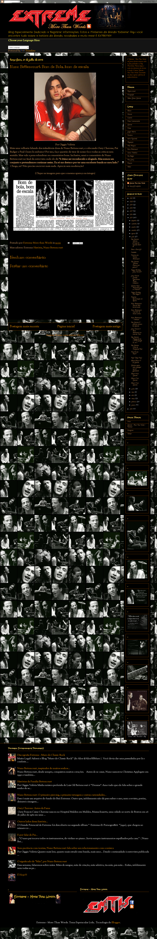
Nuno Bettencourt (53, 248)
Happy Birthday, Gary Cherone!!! (136, 271)
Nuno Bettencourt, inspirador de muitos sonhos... (136, 312)
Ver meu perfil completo (134, 186)
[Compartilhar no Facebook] (80, 243)
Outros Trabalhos (132, 153)
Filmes (129, 128)
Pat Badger (130, 156)
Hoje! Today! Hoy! (136, 358)
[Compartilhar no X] (78, 243)
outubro (133, 227)
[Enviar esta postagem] (68, 243)
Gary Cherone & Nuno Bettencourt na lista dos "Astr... (136, 332)
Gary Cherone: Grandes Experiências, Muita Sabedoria (135, 279)
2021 (131, 198)
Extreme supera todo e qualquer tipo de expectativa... (136, 368)
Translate (30, 51)
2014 (131, 409)
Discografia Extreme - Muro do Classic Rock (41, 755)
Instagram (130, 430)
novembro (134, 224)
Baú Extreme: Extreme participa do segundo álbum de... (136, 243)
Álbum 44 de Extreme (135, 384)
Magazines (130, 142)
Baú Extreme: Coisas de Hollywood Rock (136, 347)
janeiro (133, 405)
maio (133, 392)
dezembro (134, 221)
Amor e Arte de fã (136, 249)
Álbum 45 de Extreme (135, 379)
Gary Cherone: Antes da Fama (33, 808)
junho (133, 389)
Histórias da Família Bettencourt (135, 257)
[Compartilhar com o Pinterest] (82, 243)
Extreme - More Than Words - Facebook (136, 426)
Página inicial (66, 326)
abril (133, 395)
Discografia (130, 95)
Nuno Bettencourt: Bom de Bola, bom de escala (136, 306)
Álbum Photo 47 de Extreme (136, 362)
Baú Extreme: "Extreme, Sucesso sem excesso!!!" (135, 264)
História (38, 248)
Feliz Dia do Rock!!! (134, 353)
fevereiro (134, 402)
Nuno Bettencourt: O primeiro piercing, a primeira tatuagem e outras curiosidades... (61, 795)
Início (129, 422)
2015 (131, 218)
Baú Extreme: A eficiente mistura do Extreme (136, 324)
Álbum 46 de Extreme (135, 375)
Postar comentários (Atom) (69, 335)
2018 (131, 208)
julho (133, 237)
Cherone (129, 114)
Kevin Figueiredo (132, 139)
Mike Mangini (131, 146)
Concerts (129, 118)
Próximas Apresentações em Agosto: (136, 299)
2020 (131, 202)
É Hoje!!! (22, 875)
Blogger (116, 922)
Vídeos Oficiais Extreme (134, 98)
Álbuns (129, 111)
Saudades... (134, 252)
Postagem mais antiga (106, 326)
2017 (131, 211)
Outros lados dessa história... (32, 821)
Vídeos (129, 167)
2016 (131, 215)
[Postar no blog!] (76, 243)
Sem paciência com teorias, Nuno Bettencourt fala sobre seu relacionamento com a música (65, 848)
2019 (131, 205)
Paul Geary (130, 160)
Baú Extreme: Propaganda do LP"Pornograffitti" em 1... (136, 340)
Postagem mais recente (24, 326)
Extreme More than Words (137, 183)
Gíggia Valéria (131, 132)
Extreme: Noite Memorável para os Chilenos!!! (136, 288)
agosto (133, 234)
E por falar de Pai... (27, 835)
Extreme (129, 125)
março (133, 399)
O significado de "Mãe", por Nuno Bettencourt (42, 861)
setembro (134, 230)
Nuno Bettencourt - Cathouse (136, 319)
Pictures (129, 163)
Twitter (129, 434)
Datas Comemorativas (133, 121)
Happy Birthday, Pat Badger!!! (136, 293)
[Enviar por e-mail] (74, 243)
